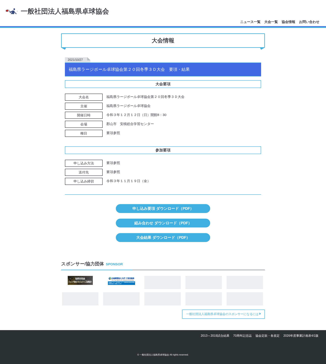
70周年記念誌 (242, 335)
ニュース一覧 (250, 22)
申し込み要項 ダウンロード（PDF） (163, 208)
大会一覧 (271, 22)
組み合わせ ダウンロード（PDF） (163, 223)
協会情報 (288, 22)
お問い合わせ (309, 22)
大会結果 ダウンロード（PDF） (163, 237)
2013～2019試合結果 (215, 335)
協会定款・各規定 (267, 335)
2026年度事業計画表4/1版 (300, 335)
